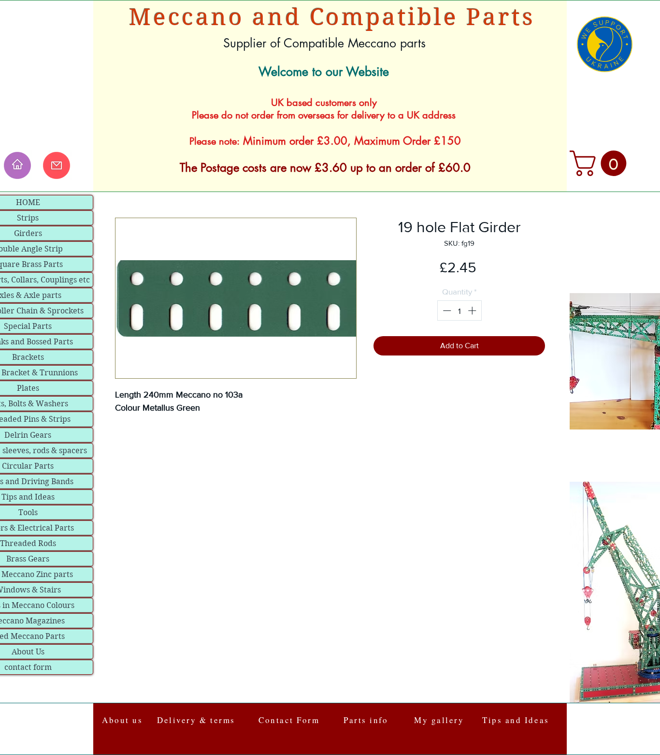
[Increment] (473, 310)
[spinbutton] (459, 310)
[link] (601, 163)
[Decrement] (446, 310)
